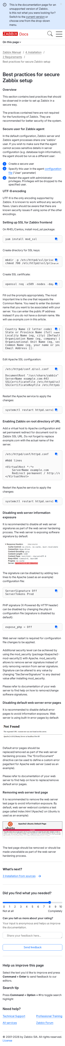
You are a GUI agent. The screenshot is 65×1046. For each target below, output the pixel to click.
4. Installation (33, 52)
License (7, 1040)
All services (10, 1022)
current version (35, 16)
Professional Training (49, 1016)
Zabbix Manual (12, 52)
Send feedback (33, 947)
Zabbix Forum (44, 1022)
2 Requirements (12, 57)
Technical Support (14, 1016)
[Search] (50, 34)
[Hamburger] (59, 34)
